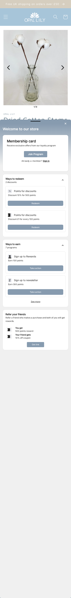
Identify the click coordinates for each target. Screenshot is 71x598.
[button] (35, 180)
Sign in (46, 161)
